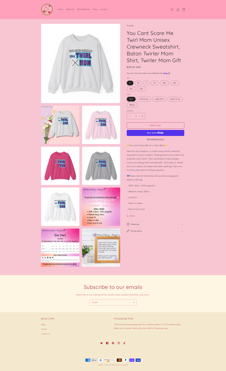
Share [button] (132, 216)
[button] (172, 9)
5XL (141, 89)
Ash (131, 99)
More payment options (155, 139)
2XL (164, 83)
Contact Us (45, 334)
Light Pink (159, 99)
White (132, 105)
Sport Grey (175, 99)
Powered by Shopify (121, 365)
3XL (174, 83)
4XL (131, 89)
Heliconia (144, 99)
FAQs (43, 325)
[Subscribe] (133, 302)
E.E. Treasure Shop (109, 365)
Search (44, 329)
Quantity (130, 111)
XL (155, 83)
